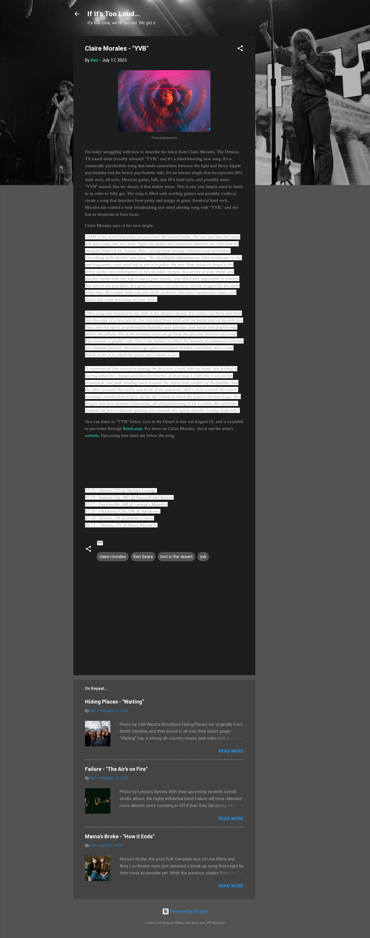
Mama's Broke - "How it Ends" (119, 836)
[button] (240, 49)
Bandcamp (132, 428)
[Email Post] (100, 545)
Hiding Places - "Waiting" (114, 702)
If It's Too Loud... (113, 14)
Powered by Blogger (188, 911)
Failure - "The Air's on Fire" (116, 769)
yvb (203, 556)
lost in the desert (176, 556)
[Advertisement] (278, 123)
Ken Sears (143, 556)
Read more (231, 751)
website (92, 435)
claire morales (112, 556)
